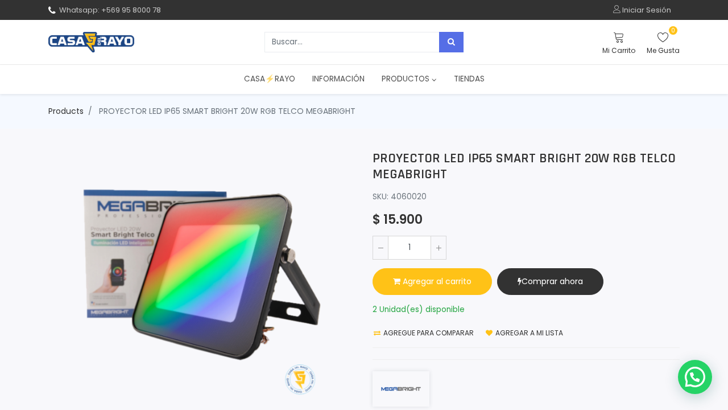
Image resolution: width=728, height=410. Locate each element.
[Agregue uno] (438, 247)
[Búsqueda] (451, 42)
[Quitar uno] (380, 247)
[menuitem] (269, 79)
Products (66, 111)
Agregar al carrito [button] (435, 281)
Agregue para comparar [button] (428, 333)
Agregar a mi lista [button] (528, 333)
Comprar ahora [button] (552, 281)
